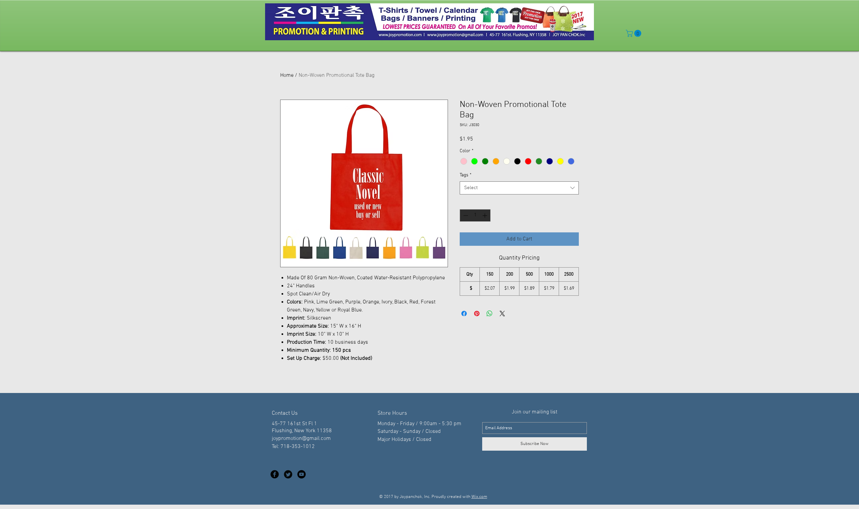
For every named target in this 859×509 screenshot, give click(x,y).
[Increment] (485, 215)
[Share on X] (502, 313)
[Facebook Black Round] (274, 474)
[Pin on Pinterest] (477, 313)
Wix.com (479, 497)
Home (287, 75)
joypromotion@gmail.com (301, 438)
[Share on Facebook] (464, 313)
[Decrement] (465, 215)
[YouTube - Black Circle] (301, 474)
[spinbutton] (475, 215)
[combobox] (519, 187)
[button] (634, 33)
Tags (465, 175)
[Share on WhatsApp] (490, 313)
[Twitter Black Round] (288, 474)
